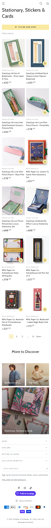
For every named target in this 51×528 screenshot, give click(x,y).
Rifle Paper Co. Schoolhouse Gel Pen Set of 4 (37, 273)
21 (33, 336)
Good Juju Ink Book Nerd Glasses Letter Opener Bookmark (37, 76)
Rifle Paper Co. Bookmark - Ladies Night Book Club (37, 320)
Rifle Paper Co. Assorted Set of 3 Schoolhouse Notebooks (12, 322)
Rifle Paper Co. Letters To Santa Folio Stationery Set (37, 174)
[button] (40, 3)
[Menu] (3, 3)
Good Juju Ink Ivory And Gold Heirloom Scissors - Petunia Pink (13, 125)
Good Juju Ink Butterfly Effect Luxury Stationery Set (37, 224)
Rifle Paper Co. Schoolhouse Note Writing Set (10, 273)
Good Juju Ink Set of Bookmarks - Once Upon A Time (13, 76)
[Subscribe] (47, 468)
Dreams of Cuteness (21, 519)
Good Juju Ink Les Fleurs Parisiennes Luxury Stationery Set (12, 224)
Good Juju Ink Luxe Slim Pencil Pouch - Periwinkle (37, 123)
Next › (39, 336)
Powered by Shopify (25, 522)
